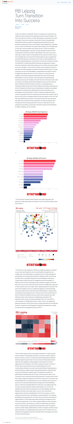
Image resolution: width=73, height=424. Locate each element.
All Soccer (17, 24)
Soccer (58, 2)
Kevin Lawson (18, 27)
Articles (22, 24)
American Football (64, 2)
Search (69, 2)
